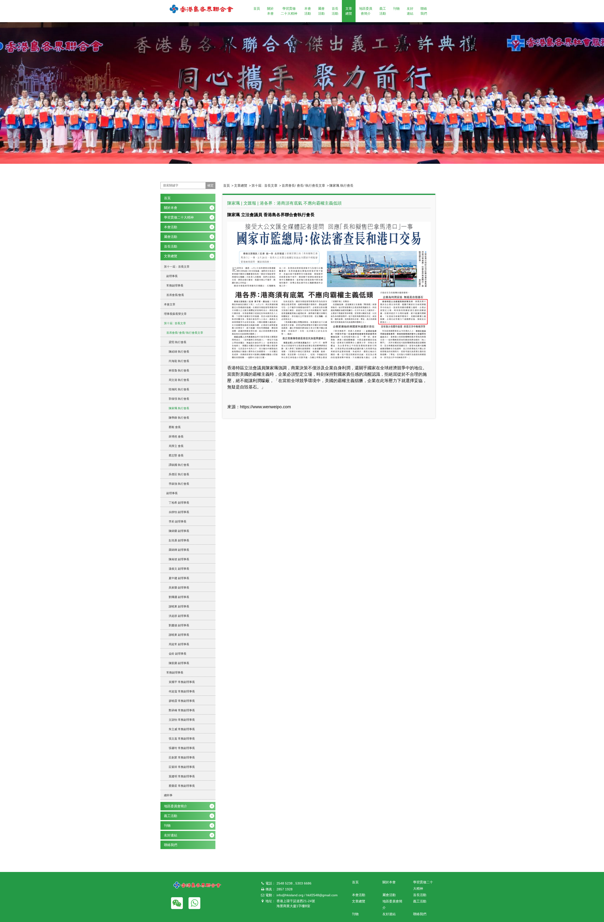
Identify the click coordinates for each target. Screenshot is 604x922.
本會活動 (307, 11)
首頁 (256, 8)
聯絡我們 (423, 11)
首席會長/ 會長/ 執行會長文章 (303, 185)
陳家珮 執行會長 (341, 185)
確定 (210, 185)
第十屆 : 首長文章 (264, 185)
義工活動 (382, 11)
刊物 (396, 8)
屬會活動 (321, 11)
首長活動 (335, 11)
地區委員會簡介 (365, 11)
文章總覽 (348, 11)
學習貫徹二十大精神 (289, 11)
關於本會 (270, 11)
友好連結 (410, 11)
